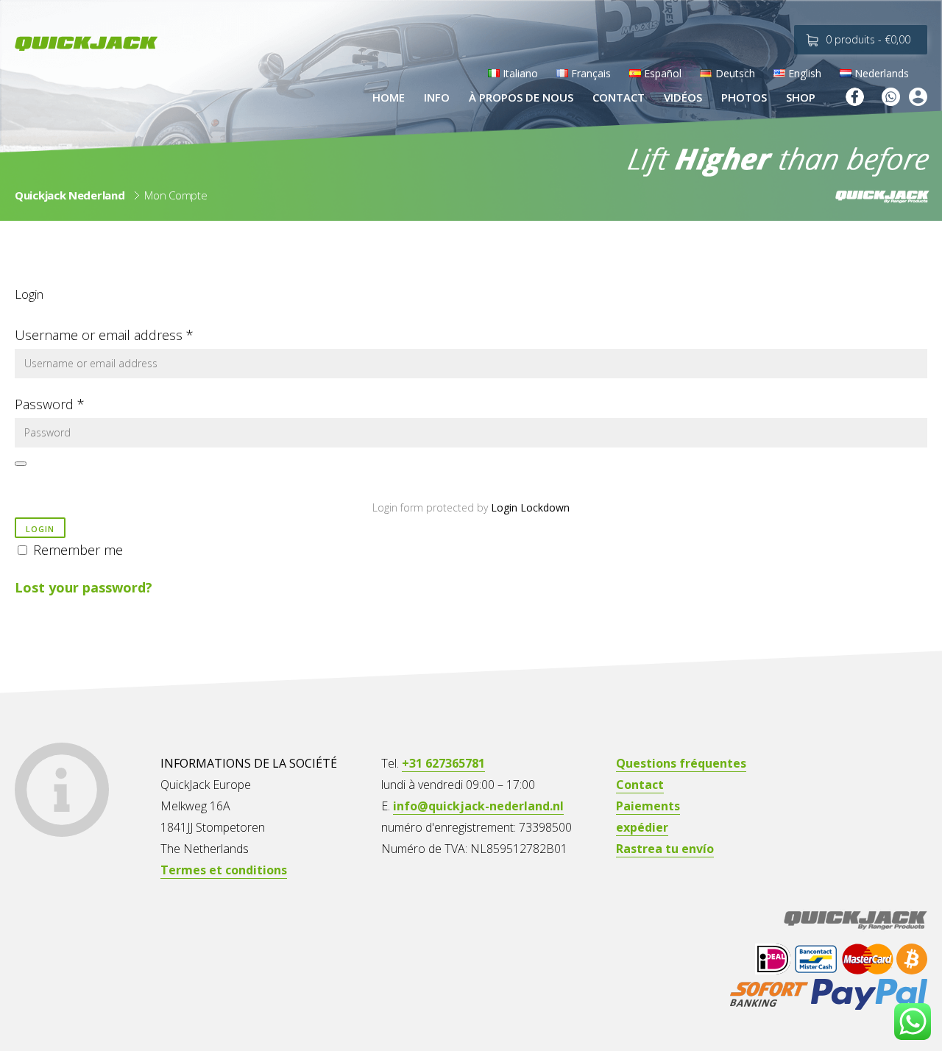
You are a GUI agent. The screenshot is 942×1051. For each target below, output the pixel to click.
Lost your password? (83, 587)
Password (50, 404)
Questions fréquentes (681, 763)
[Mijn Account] (918, 99)
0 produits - (868, 39)
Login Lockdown (530, 507)
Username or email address (104, 335)
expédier (642, 827)
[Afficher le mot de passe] (20, 463)
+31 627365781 (443, 763)
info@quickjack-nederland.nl (478, 806)
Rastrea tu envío (665, 849)
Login (40, 528)
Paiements (648, 806)
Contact (640, 784)
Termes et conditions (223, 870)
